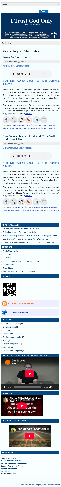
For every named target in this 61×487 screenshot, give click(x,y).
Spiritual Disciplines (10, 344)
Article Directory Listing (12, 251)
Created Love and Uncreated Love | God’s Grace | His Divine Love (28, 242)
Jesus (21, 128)
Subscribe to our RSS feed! (21, 303)
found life (15, 128)
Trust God (6, 347)
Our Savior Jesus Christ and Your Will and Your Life (29, 137)
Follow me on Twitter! (18, 312)
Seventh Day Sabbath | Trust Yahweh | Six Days (21, 228)
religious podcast (28, 210)
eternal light (7, 128)
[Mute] (50, 387)
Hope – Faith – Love (10, 333)
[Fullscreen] (55, 387)
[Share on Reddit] (21, 119)
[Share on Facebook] (6, 119)
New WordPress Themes (51, 484)
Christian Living (18, 207)
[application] (30, 373)
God (4, 330)
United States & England (12, 350)
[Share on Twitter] (13, 119)
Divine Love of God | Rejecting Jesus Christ (19, 232)
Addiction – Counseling (12, 323)
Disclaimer (7, 257)
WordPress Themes (28, 484)
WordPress (48, 480)
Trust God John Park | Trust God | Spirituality (19, 271)
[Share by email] (43, 119)
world (38, 128)
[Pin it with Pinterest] (28, 119)
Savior (33, 128)
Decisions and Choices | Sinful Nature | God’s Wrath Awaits (25, 239)
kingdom (27, 128)
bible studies (42, 125)
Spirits (5, 340)
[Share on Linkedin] (36, 119)
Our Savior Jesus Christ (21, 125)
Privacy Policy (8, 264)
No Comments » (49, 128)
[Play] (4, 387)
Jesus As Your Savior (17, 57)
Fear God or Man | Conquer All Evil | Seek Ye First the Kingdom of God (30, 235)
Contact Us (7, 254)
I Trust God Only (31, 21)
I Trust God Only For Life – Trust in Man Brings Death (23, 261)
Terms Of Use (8, 268)
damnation (51, 125)
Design (37, 484)
